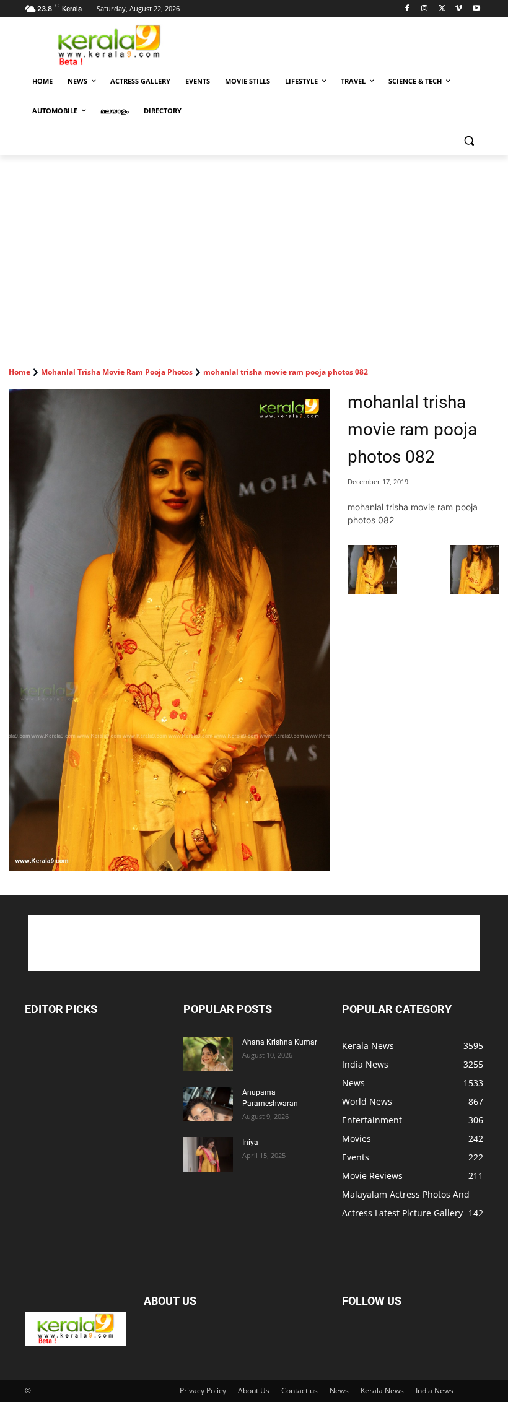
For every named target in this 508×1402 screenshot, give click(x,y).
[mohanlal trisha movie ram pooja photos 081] (372, 591)
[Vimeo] (459, 9)
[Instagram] (425, 9)
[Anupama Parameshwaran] (208, 1104)
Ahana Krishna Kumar (279, 1042)
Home (19, 372)
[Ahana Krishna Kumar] (208, 1054)
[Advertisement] (338, 44)
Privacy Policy (203, 1390)
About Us (253, 1390)
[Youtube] (476, 9)
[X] (442, 9)
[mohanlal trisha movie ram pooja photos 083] (474, 591)
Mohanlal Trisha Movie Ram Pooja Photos (117, 372)
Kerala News (382, 1390)
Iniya (250, 1142)
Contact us (299, 1390)
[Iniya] (208, 1154)
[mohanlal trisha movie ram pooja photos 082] (169, 630)
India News (434, 1390)
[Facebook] (407, 9)
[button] (468, 140)
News (339, 1390)
